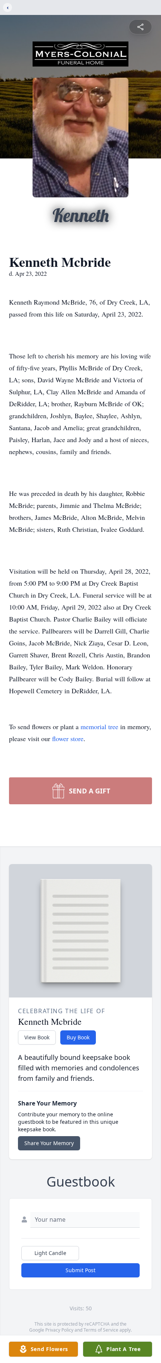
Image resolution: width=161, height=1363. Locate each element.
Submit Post (80, 1270)
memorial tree (99, 726)
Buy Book (78, 1037)
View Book (36, 1037)
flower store (67, 738)
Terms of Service (100, 1330)
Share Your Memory (49, 1143)
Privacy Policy (59, 1330)
